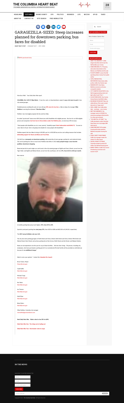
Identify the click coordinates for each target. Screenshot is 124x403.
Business (70, 14)
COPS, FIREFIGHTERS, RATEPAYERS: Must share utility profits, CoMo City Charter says (99, 81)
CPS (52, 14)
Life (79, 14)
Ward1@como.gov (22, 271)
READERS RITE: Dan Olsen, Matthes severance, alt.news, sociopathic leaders (98, 87)
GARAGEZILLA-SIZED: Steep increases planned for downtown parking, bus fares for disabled (49, 37)
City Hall (29, 14)
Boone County (41, 14)
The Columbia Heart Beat (29, 397)
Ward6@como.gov (22, 305)
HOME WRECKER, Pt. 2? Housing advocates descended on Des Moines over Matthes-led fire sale (99, 69)
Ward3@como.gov (22, 285)
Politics (60, 14)
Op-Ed (95, 14)
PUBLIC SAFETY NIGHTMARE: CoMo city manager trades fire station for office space (99, 137)
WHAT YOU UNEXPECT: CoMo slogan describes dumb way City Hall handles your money (99, 62)
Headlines (18, 14)
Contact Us (28, 18)
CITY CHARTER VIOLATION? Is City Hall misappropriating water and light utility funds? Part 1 (100, 93)
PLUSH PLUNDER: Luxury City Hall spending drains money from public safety (100, 75)
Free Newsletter (56, 18)
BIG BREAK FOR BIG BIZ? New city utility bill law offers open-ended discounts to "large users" (99, 103)
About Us (17, 18)
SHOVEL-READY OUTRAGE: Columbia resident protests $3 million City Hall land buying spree (99, 143)
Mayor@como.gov (22, 264)
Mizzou (87, 14)
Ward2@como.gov (22, 278)
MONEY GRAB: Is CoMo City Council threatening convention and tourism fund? (100, 149)
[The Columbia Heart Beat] (36, 5)
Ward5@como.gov (22, 298)
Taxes (103, 14)
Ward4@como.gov (22, 292)
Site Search (41, 18)
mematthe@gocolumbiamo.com (26, 312)
